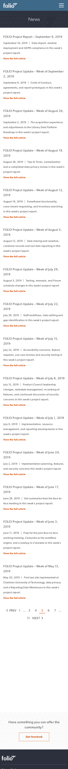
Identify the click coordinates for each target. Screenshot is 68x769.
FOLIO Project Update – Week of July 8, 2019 (34, 378)
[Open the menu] (61, 5)
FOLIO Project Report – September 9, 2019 (32, 36)
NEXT (36, 618)
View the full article (14, 58)
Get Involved (34, 736)
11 (28, 618)
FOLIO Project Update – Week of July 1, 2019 (33, 418)
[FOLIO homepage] (10, 5)
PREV (13, 610)
